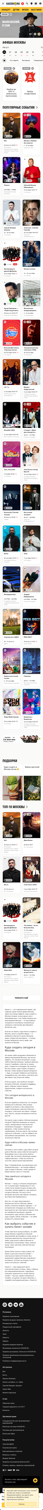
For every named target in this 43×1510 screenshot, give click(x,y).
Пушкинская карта (10, 1448)
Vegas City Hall (28, 148)
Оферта (5, 1341)
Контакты (6, 1410)
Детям (16, 9)
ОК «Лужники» (28, 847)
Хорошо (21, 1504)
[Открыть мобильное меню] (3, 3)
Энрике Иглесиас (9, 1378)
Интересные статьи (10, 1323)
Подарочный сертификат (12, 1327)
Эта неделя (14, 60)
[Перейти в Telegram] (10, 1305)
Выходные (26, 60)
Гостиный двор (28, 315)
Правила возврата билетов (13, 1344)
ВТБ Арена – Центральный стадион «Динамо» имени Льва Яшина (11, 150)
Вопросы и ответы (9, 1455)
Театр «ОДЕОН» (29, 977)
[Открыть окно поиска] (27, 3)
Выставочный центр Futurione (30, 683)
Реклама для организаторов (13, 1430)
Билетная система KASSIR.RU (14, 1426)
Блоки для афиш (9, 1434)
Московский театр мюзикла (10, 192)
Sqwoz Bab (7, 1389)
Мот (4, 1371)
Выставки (36, 9)
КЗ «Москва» (28, 355)
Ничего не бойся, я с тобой (13, 1382)
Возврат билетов (9, 1458)
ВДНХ (6, 644)
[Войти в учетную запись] (40, 3)
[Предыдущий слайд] (35, 34)
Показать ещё (21, 998)
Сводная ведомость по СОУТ (14, 1407)
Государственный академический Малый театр (11, 602)
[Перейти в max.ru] (5, 1305)
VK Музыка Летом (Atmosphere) (10, 394)
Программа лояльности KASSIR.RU (16, 1348)
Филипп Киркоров (9, 1393)
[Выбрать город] (31, 3)
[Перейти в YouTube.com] (21, 1305)
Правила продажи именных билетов (16, 1320)
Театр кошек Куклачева (11, 683)
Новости (6, 1337)
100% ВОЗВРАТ (8, 1444)
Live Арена (27, 192)
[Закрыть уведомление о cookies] (36, 1490)
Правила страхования (11, 1316)
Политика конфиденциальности (14, 1361)
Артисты (6, 1330)
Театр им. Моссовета (30, 891)
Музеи (25, 9)
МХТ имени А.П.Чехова (11, 437)
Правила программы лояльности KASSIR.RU (19, 1352)
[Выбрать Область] (36, 3)
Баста (5, 1375)
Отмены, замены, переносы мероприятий (18, 1465)
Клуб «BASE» (28, 644)
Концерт (6, 9)
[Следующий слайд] (39, 34)
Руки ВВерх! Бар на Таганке (10, 561)
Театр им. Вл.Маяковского (29, 235)
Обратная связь (9, 1403)
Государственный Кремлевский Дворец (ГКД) (31, 395)
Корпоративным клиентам (12, 1451)
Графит (6, 519)
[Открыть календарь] (4, 60)
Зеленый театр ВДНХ (11, 315)
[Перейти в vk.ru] (16, 1305)
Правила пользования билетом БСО (16, 1462)
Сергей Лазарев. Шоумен (12, 1385)
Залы (5, 1334)
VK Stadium (27, 560)
